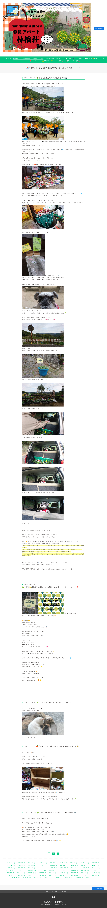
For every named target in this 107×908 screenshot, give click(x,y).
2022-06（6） (85, 873)
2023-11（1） (96, 868)
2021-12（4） (53, 875)
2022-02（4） (32, 875)
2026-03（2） (43, 863)
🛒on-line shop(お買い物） (54, 58)
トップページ (7, 58)
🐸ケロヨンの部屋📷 (57, 61)
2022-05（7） (96, 873)
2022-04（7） (11, 875)
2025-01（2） (64, 865)
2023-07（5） (42, 870)
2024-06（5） (43, 868)
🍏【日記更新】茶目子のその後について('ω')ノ (55, 702)
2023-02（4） (96, 870)
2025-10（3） (74, 863)
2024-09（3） (11, 868)
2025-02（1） (54, 865)
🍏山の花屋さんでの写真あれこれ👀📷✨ (53, 78)
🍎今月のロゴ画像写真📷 (72, 61)
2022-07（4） (75, 873)
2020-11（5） (90, 877)
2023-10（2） (10, 870)
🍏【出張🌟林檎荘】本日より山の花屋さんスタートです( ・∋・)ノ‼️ (50, 587)
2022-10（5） (43, 873)
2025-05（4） (21, 865)
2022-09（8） (53, 873)
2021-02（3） (69, 877)
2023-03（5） (85, 870)
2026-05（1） (32, 863)
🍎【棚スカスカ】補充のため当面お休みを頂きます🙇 (57, 746)
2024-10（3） (96, 865)
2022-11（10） (32, 873)
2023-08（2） (32, 870)
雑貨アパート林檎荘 (53, 902)
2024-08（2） (21, 868)
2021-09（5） (85, 875)
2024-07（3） (32, 868)
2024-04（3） (64, 868)
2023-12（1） (86, 868)
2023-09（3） (21, 870)
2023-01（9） (11, 873)
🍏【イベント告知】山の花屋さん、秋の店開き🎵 (56, 813)
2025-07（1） (96, 863)
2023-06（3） (53, 870)
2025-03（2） (43, 865)
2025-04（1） (32, 865)
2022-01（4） (43, 875)
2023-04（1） (75, 870)
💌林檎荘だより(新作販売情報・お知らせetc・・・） (28, 58)
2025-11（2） (64, 863)
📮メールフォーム (35, 61)
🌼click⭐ (58, 840)
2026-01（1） (53, 863)
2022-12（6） (21, 873)
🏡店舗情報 (45, 61)
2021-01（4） (80, 877)
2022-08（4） (64, 873)
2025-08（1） (85, 863)
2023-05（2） (64, 870)
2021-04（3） (48, 877)
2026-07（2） (11, 863)
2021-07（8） (16, 877)
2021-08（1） (96, 875)
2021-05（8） (38, 877)
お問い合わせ (99, 28)
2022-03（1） (22, 875)
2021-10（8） (75, 875)
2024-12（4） (75, 865)
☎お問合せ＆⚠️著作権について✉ (94, 58)
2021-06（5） (27, 877)
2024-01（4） (75, 868)
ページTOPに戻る (97, 888)
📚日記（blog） (78, 58)
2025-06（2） (11, 865)
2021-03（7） (59, 877)
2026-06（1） (22, 863)
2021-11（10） (64, 875)
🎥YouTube (67, 58)
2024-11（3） (85, 865)
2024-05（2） (54, 868)
